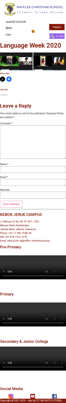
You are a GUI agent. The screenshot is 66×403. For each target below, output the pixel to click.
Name (4, 164)
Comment (6, 123)
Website (4, 190)
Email (4, 177)
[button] (33, 31)
